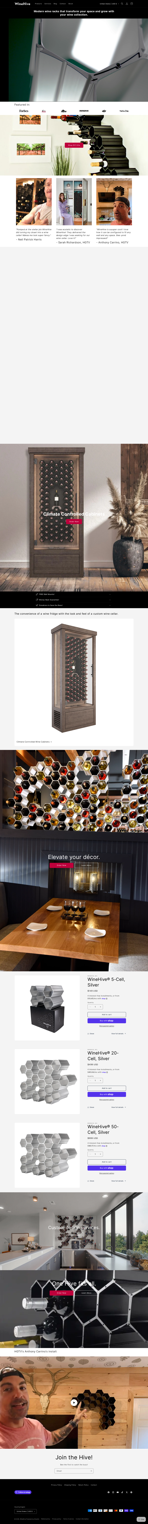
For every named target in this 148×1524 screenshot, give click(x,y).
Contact (94, 1485)
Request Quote (74, 1235)
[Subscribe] (91, 1470)
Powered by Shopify (32, 1519)
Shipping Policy (70, 1485)
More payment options (106, 1026)
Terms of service (68, 1519)
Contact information (82, 1519)
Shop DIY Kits (74, 145)
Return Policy (83, 1485)
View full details (117, 1033)
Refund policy (45, 1519)
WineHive (23, 1519)
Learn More (86, 271)
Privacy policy (56, 1519)
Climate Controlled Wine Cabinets (33, 742)
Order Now (61, 271)
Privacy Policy (56, 1485)
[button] (122, 3)
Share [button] (92, 1033)
